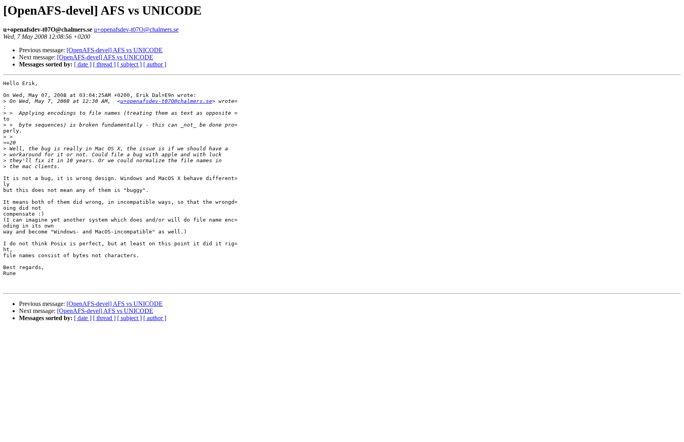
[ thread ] (104, 64)
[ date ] (82, 64)
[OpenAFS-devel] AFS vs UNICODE (114, 50)
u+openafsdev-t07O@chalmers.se (136, 29)
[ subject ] (129, 64)
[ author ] (154, 64)
